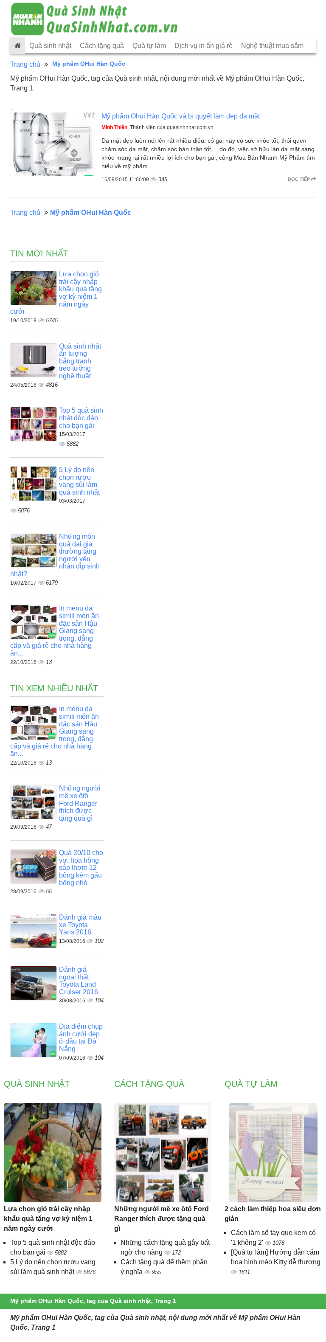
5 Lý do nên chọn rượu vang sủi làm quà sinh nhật (79, 481)
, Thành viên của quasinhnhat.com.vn (157, 127)
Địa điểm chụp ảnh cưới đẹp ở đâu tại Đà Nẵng (81, 1037)
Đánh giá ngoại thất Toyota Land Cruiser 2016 (78, 981)
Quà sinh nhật (50, 45)
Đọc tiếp (299, 179)
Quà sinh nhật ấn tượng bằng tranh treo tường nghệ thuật (80, 361)
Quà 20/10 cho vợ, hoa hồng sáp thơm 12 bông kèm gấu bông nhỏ (81, 867)
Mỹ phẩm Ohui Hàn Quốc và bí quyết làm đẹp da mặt (180, 116)
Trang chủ (25, 64)
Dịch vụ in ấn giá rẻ (203, 45)
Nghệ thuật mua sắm (272, 45)
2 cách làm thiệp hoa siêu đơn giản (273, 1213)
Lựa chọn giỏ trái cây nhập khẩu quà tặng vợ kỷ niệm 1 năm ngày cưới (48, 1218)
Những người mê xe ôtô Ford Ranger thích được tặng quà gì (80, 803)
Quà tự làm (149, 45)
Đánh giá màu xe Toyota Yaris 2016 (80, 925)
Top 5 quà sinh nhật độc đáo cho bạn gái (81, 418)
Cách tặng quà (102, 45)
